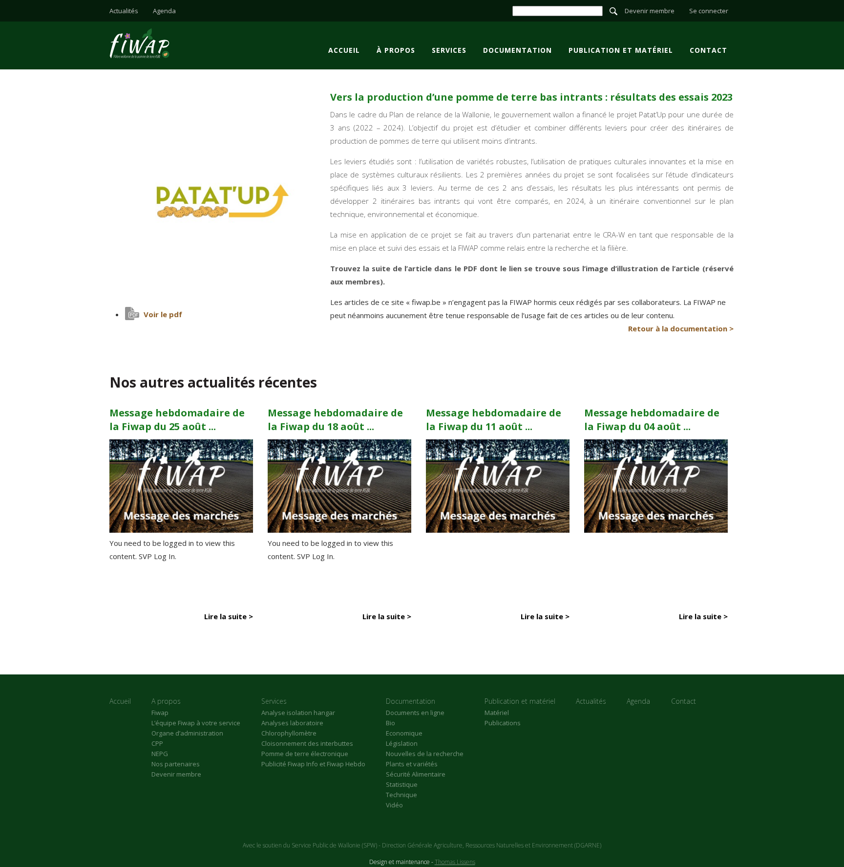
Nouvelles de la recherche (425, 753)
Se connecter (708, 10)
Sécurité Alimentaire (415, 774)
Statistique (402, 784)
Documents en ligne (415, 712)
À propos (396, 50)
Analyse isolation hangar (298, 712)
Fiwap (160, 712)
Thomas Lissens (455, 862)
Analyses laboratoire (292, 722)
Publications (503, 722)
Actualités (123, 10)
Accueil (344, 50)
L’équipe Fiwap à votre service (195, 722)
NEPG (159, 753)
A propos (166, 701)
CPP (157, 743)
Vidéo (394, 805)
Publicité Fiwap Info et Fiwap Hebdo (313, 763)
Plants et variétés (412, 763)
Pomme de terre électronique (304, 753)
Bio (390, 722)
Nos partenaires (175, 763)
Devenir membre (650, 10)
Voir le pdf (163, 314)
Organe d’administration (187, 733)
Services (449, 50)
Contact (708, 50)
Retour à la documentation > (681, 328)
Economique (404, 733)
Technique (401, 794)
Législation (402, 743)
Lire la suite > (228, 616)
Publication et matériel (621, 50)
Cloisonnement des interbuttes (307, 743)
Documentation (517, 50)
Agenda (164, 10)
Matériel (497, 712)
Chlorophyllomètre (288, 733)
